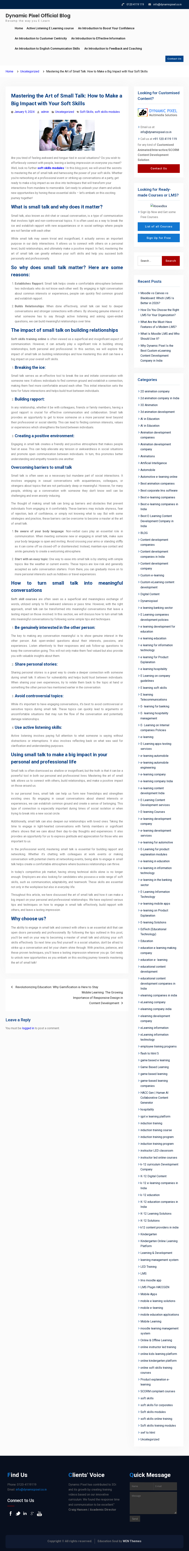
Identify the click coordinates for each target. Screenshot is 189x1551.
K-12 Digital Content (153, 1176)
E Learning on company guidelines (155, 678)
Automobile (147, 470)
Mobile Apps (148, 1294)
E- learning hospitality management (154, 715)
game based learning (153, 1074)
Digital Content (149, 594)
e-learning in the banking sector (156, 882)
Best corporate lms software (159, 490)
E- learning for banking (154, 706)
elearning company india (155, 1009)
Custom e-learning (152, 575)
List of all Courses (158, 226)
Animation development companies (155, 435)
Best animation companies (157, 483)
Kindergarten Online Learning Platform (159, 1243)
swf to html (147, 1432)
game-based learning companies (154, 1083)
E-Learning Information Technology (155, 894)
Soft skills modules (153, 1412)
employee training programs (158, 1046)
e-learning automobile (154, 756)
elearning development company (155, 1018)
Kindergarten (148, 1234)
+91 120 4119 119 (165, 139)
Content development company (154, 566)
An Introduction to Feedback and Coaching (113, 48)
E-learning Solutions (153, 922)
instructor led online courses (158, 1157)
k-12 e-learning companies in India (159, 1185)
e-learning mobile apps (155, 903)
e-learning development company (155, 821)
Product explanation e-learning (155, 1382)
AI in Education (149, 419)
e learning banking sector (156, 608)
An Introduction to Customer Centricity (41, 38)
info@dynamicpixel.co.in (167, 4)
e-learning (146, 737)
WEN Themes (132, 1541)
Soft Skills (86, 112)
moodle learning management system (159, 1331)
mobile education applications (159, 1314)
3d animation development (157, 412)
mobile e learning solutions (157, 1301)
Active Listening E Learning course (50, 28)
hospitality (147, 1109)
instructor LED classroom (156, 1150)
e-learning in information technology (156, 870)
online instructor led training (158, 1347)
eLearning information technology (154, 1037)
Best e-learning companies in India (159, 506)
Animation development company (155, 447)
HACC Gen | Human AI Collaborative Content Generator (154, 1097)
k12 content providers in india (159, 1227)
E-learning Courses (152, 812)
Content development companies (154, 542)
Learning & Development (156, 1253)
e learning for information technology (156, 647)
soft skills (147, 1398)
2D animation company (155, 391)
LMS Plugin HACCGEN (154, 1287)
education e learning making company (158, 950)
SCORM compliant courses (157, 1391)
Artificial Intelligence (153, 463)
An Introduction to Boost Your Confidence (106, 28)
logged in (28, 1028)
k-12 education (150, 1195)
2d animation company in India (159, 398)
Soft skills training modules (158, 1425)
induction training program (157, 1137)
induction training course (156, 1130)
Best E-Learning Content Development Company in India (156, 521)
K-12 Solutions (150, 1220)
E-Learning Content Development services (155, 802)
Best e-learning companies (157, 497)
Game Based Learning (154, 1067)
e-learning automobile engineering (154, 765)
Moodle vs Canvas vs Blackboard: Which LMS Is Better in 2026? (157, 298)
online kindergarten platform (158, 1360)
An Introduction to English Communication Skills (47, 48)
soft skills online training (156, 1419)
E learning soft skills (153, 688)
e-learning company (153, 774)
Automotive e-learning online (158, 476)
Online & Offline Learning (156, 1340)
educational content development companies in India (157, 983)
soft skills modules (107, 112)
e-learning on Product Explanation (154, 913)
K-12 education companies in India (159, 1204)
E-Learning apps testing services (155, 746)
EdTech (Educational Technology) (153, 931)
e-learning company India (156, 781)
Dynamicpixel (149, 601)
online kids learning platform (158, 1354)
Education (146, 941)
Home (19, 28)
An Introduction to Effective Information (98, 38)
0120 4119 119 (135, 4)
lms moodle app (150, 1280)
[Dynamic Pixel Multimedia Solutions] (159, 112)
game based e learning (155, 1060)
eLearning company (153, 1002)
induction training (151, 1123)
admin (45, 112)
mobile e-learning (151, 1308)
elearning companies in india (158, 995)
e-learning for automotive (156, 842)
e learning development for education (157, 629)
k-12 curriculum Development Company (159, 1167)
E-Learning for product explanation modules (154, 851)
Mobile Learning (150, 1321)
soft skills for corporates (156, 1405)
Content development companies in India (154, 554)
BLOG (144, 533)
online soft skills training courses (156, 1370)
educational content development (153, 969)
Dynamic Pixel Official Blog (38, 15)
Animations (147, 456)
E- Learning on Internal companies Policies (154, 727)
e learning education (153, 638)
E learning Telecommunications (153, 697)
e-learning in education (155, 861)
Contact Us (174, 58)
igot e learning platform (155, 1116)
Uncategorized (64, 112)
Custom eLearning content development (157, 584)
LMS (143, 1273)
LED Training (148, 1266)
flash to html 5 (149, 1053)
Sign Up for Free (159, 238)
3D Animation (149, 405)
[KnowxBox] (158, 206)
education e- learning (153, 960)
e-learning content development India (152, 790)
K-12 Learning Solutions (155, 1213)
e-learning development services (155, 833)
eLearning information (154, 1028)
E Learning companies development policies (154, 617)
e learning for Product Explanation (154, 659)
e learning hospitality (153, 669)
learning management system (159, 1260)
